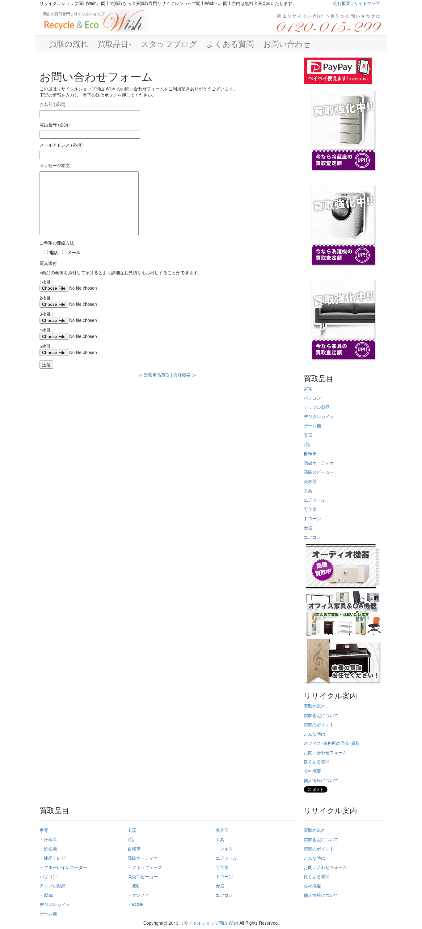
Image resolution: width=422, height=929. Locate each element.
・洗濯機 (48, 848)
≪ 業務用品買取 (154, 375)
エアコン (312, 537)
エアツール (314, 500)
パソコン (312, 398)
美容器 (310, 481)
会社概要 (312, 771)
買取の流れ (68, 43)
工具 (308, 490)
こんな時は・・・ (321, 734)
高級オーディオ (319, 463)
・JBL (133, 886)
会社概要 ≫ (184, 375)
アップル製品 (317, 407)
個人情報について (321, 780)
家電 (308, 388)
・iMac (46, 895)
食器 (308, 528)
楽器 (308, 435)
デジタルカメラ (319, 416)
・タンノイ (138, 895)
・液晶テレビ (52, 858)
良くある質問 (317, 761)
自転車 (310, 453)
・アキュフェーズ (145, 867)
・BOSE (136, 904)
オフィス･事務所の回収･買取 (332, 743)
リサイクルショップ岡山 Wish (209, 923)
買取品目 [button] (113, 43)
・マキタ (224, 848)
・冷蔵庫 (48, 839)
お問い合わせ (287, 43)
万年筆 (310, 509)
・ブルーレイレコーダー (63, 867)
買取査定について (321, 715)
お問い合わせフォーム (325, 752)
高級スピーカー (319, 472)
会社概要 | (343, 3)
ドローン (312, 518)
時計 (308, 444)
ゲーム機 (312, 425)
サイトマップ (367, 3)
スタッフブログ (169, 43)
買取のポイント (319, 724)
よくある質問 (230, 43)
